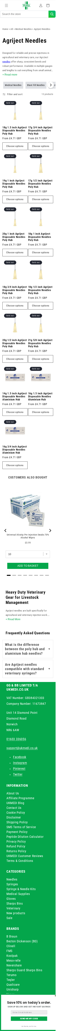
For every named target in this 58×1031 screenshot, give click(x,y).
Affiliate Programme (20, 798)
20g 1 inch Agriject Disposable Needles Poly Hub (13, 236)
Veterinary (13, 908)
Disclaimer (13, 817)
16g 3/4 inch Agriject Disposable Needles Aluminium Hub (14, 449)
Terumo (11, 975)
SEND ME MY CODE (29, 1018)
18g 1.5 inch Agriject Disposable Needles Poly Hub (14, 130)
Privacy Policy (16, 841)
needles (6, 61)
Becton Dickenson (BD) (22, 941)
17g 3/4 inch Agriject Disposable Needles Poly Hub (40, 130)
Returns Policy (16, 851)
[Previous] (5, 530)
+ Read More (13, 619)
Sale (9, 918)
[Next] (50, 530)
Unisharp (12, 989)
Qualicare (12, 985)
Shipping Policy (17, 822)
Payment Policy (16, 832)
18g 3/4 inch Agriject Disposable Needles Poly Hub (14, 290)
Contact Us (13, 808)
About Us (12, 793)
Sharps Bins (14, 903)
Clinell (10, 946)
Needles (11, 879)
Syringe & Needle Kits (21, 889)
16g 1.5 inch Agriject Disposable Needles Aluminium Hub (40, 396)
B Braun (11, 936)
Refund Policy (15, 846)
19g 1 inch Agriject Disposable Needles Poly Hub (13, 183)
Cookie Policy (15, 812)
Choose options (15, 146)
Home (5, 29)
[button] (6, 5)
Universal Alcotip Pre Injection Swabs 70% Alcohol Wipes (28, 536)
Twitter (17, 774)
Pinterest (19, 768)
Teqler (10, 980)
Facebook (19, 757)
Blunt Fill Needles (36, 85)
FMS (9, 951)
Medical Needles (23, 29)
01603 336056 (16, 739)
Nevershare (14, 965)
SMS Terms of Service (21, 827)
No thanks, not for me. (29, 1026)
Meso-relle (13, 960)
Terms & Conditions (19, 861)
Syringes (12, 884)
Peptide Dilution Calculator (25, 837)
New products (15, 913)
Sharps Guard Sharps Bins (24, 970)
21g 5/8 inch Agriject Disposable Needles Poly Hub (40, 343)
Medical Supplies (18, 894)
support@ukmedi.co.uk (22, 748)
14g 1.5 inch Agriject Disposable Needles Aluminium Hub (14, 396)
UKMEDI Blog (15, 803)
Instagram (20, 763)
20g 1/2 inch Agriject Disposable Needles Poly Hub (14, 343)
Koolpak (12, 956)
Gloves (11, 899)
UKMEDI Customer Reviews (24, 856)
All (12, 29)
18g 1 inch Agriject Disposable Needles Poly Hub (39, 236)
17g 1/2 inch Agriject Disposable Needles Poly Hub (40, 183)
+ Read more (9, 74)
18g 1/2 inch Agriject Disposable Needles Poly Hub (40, 290)
